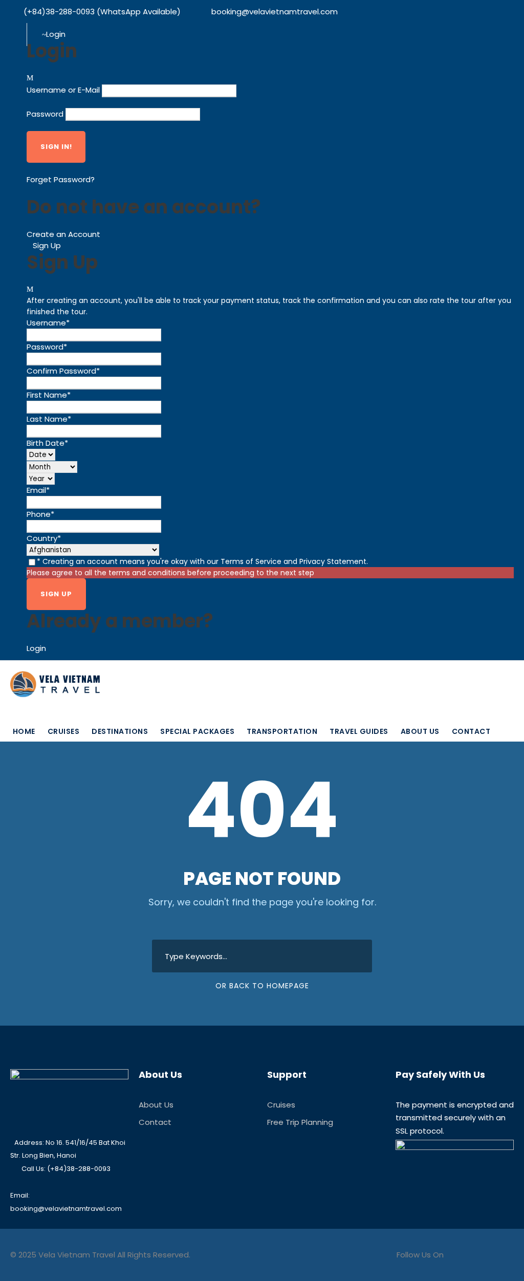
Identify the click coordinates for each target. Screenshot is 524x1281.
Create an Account (63, 234)
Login (36, 648)
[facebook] (26, 22)
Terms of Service (251, 561)
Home (24, 731)
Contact (471, 731)
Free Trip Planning (300, 1122)
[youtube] (43, 22)
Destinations (120, 731)
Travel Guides (359, 731)
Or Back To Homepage (262, 986)
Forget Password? (61, 179)
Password (45, 113)
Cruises (64, 731)
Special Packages (197, 731)
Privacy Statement (332, 561)
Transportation (282, 731)
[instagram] (60, 22)
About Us (420, 731)
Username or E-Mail (63, 89)
